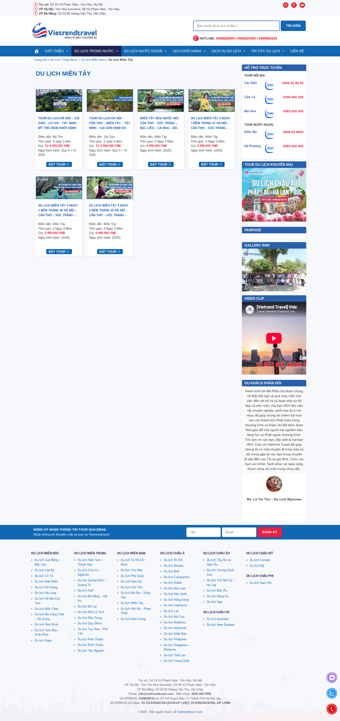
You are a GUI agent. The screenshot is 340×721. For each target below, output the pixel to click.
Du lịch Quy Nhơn (90, 623)
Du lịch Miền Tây (132, 603)
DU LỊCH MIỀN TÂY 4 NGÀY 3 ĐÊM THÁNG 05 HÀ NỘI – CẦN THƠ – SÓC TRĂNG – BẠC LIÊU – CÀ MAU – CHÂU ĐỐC (109, 215)
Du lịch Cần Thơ (132, 587)
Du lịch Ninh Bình (46, 624)
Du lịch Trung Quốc (177, 660)
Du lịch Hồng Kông (176, 599)
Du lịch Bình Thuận (90, 645)
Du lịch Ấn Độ (173, 560)
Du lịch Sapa (43, 640)
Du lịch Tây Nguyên (91, 650)
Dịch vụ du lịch (226, 51)
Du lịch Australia (218, 619)
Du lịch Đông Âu (218, 596)
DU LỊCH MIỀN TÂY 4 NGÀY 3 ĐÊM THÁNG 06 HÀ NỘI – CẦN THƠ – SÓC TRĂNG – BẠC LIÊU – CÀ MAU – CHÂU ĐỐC (58, 215)
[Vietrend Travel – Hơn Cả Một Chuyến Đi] (64, 30)
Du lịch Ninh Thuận (90, 639)
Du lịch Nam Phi (261, 583)
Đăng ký (269, 532)
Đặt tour (57, 164)
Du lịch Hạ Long (45, 593)
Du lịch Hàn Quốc (175, 594)
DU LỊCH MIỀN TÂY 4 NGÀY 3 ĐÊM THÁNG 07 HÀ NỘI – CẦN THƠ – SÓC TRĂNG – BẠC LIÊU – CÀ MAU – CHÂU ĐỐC (211, 128)
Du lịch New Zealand (220, 624)
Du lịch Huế (85, 590)
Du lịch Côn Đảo (131, 570)
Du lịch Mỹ (257, 565)
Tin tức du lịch (265, 51)
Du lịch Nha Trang (90, 617)
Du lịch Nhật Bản (175, 633)
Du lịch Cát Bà (44, 570)
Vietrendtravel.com (189, 712)
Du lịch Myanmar (175, 628)
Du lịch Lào (171, 611)
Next (300, 270)
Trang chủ (40, 60)
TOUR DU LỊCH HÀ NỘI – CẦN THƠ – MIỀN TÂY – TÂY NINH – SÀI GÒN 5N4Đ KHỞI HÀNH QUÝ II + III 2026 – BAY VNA (109, 128)
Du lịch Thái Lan (174, 655)
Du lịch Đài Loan (175, 588)
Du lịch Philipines (175, 639)
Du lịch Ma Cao (174, 616)
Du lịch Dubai (173, 582)
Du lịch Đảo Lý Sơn (91, 612)
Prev (248, 270)
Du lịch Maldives (175, 622)
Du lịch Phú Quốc (132, 576)
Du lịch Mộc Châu (47, 608)
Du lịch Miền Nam (93, 60)
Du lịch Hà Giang (46, 587)
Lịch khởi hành (187, 51)
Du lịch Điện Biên (46, 581)
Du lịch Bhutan (173, 565)
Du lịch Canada (260, 560)
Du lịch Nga (214, 602)
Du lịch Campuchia (176, 577)
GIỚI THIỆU (54, 51)
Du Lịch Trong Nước (94, 51)
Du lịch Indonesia (175, 605)
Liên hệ (297, 51)
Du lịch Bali (171, 571)
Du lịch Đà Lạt (87, 606)
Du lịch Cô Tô (44, 576)
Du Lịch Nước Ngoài (143, 51)
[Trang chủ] (36, 51)
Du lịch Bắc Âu (217, 590)
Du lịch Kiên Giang (133, 619)
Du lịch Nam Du (131, 581)
